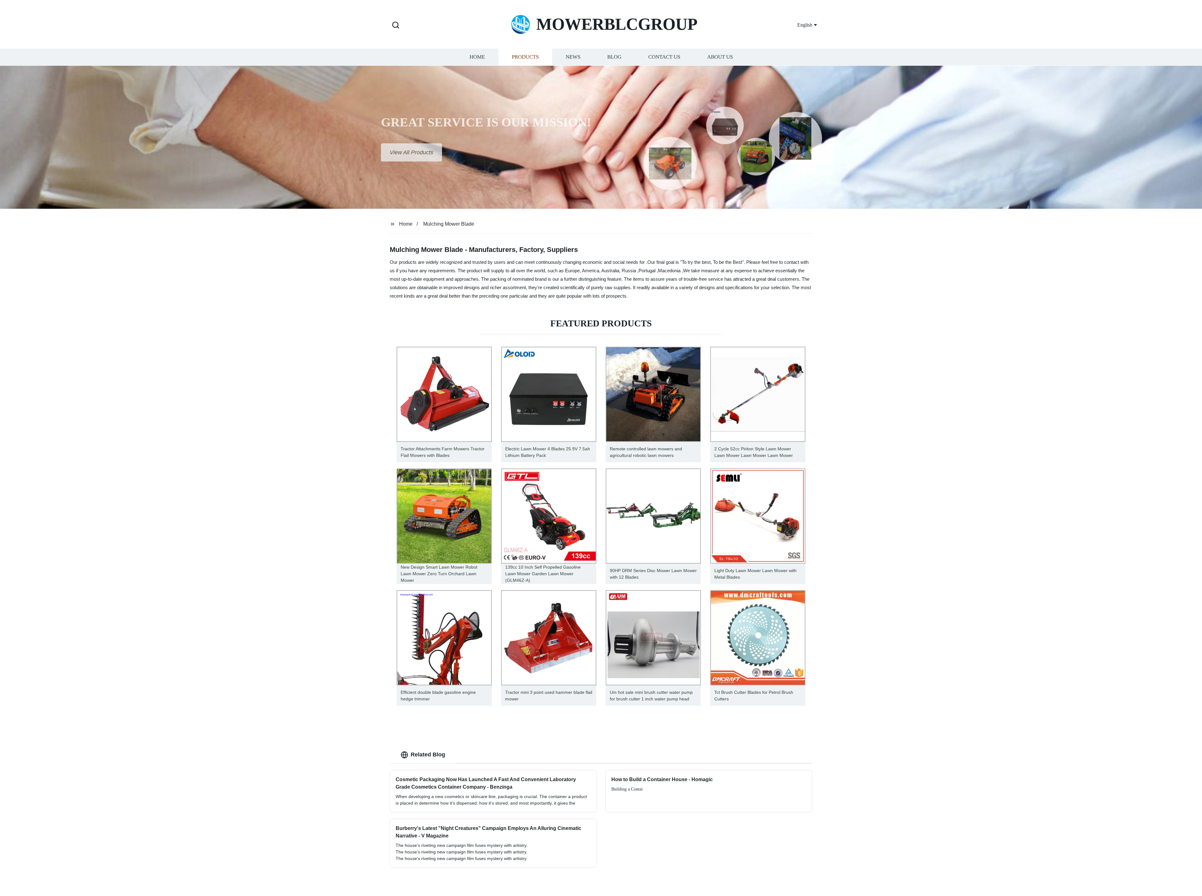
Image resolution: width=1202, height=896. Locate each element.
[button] (396, 25)
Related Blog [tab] (428, 754)
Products (525, 57)
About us (720, 57)
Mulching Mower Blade (448, 224)
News (573, 57)
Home (477, 57)
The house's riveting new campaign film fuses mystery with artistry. (461, 858)
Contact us (664, 57)
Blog (614, 57)
